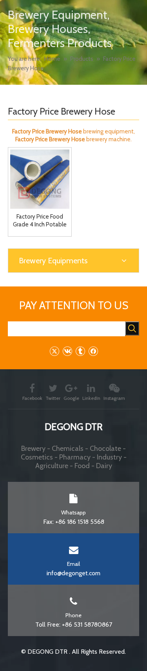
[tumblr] (80, 351)
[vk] (67, 351)
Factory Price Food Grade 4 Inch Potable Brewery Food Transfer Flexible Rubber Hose (40, 220)
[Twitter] (54, 351)
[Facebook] (93, 351)
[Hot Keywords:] (132, 328)
